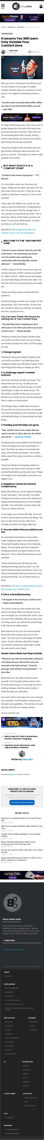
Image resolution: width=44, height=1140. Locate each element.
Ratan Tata (9, 1042)
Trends (25, 1074)
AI (5, 1062)
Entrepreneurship (12, 1130)
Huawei (26, 1086)
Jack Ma (8, 1030)
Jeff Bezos (9, 1034)
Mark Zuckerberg (12, 1038)
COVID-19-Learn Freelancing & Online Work (19, 1009)
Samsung (26, 1082)
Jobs (26, 1102)
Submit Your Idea (30, 1098)
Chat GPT (26, 1070)
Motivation (9, 1018)
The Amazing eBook (12, 1000)
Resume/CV (9, 996)
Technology (27, 1062)
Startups (27, 1094)
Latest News (9, 1094)
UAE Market (9, 992)
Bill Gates (8, 1022)
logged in (13, 774)
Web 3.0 (26, 1066)
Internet (32, 1018)
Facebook (33, 1030)
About (7, 972)
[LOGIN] (41, 6)
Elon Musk (9, 1026)
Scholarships (29, 1106)
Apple (25, 1078)
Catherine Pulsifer (22, 437)
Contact (8, 976)
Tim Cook (8, 1050)
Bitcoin (32, 1026)
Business (8, 1125)
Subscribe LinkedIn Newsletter (22, 802)
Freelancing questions (14, 1004)
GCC (6, 1114)
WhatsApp (33, 1022)
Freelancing (9, 984)
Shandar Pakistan (12, 1134)
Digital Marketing (12, 988)
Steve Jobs (9, 1046)
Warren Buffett (11, 1054)
